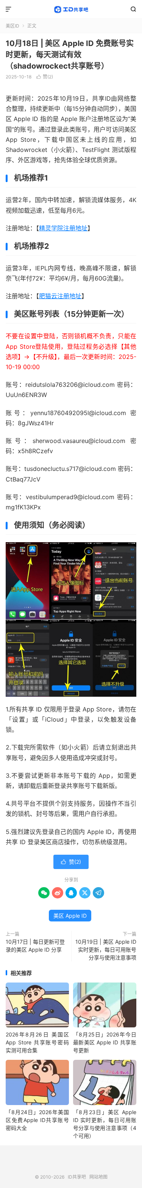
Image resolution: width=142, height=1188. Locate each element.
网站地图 (98, 1177)
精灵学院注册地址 (63, 228)
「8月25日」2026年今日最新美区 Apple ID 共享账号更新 (104, 1042)
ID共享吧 (71, 9)
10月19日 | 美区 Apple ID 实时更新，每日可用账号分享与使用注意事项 (105, 949)
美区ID (12, 26)
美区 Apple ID (70, 915)
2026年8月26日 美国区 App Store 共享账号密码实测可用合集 (37, 1042)
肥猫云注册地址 (60, 296)
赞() (44, 77)
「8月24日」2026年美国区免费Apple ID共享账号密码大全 (37, 1120)
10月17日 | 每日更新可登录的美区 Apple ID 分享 (35, 945)
